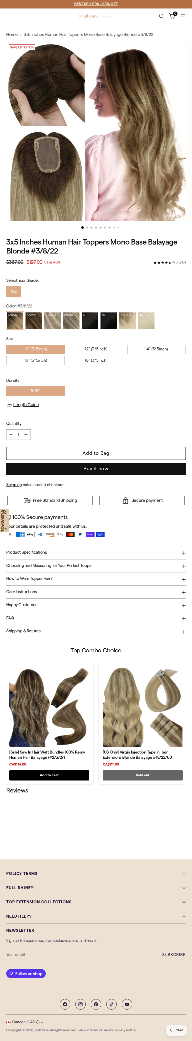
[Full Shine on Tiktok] (111, 1004)
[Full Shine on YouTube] (127, 1004)
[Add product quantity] (26, 435)
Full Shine (42, 1030)
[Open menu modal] (183, 16)
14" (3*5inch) (156, 349)
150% (35, 391)
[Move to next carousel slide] (181, 821)
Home (12, 34)
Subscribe (174, 955)
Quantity (13, 424)
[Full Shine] (96, 15)
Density (12, 381)
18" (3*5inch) (96, 360)
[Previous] (54, 4)
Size (10, 339)
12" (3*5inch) (96, 349)
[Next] (137, 4)
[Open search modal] (161, 16)
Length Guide (26, 405)
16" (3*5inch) (35, 360)
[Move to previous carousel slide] (170, 821)
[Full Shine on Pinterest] (96, 1004)
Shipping (14, 485)
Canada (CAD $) (26, 1022)
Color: (19, 306)
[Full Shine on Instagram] (80, 1004)
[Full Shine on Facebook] (65, 1004)
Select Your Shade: (22, 280)
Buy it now (96, 468)
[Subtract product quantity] (11, 435)
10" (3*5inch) (35, 349)
